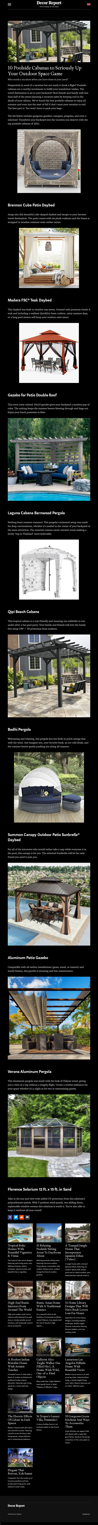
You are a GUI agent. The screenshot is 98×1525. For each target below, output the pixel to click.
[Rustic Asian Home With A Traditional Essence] (49, 1290)
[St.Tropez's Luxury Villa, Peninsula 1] (49, 1403)
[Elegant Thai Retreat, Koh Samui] (20, 1457)
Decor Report (49, 3)
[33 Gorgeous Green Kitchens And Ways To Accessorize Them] (77, 1403)
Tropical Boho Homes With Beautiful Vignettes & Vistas (20, 1251)
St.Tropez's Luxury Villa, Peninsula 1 (48, 1418)
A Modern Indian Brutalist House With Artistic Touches (18, 1365)
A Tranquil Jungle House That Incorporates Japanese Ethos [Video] (76, 1252)
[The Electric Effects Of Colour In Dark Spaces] (20, 1403)
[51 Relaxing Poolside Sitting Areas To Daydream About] (49, 1232)
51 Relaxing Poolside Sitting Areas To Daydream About (48, 1251)
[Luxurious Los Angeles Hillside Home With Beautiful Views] (77, 1347)
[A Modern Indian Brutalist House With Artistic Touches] (20, 1347)
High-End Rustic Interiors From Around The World (20, 1306)
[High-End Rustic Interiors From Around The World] (20, 1290)
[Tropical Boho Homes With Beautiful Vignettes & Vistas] (20, 1232)
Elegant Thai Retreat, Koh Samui (20, 1471)
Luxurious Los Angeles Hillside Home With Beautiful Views (75, 1365)
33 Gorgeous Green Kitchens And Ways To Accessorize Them (77, 1421)
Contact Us (86, 1514)
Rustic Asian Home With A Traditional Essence (48, 1306)
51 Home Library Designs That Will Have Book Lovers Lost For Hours (76, 1308)
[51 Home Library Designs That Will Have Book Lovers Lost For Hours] (77, 1290)
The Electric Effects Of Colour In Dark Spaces (20, 1419)
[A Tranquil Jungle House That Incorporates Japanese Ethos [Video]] (77, 1232)
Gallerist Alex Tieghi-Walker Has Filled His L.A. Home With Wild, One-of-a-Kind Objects (48, 1368)
